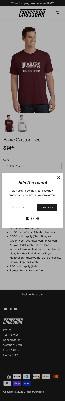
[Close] (58, 177)
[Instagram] (33, 218)
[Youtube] (37, 218)
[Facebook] (27, 218)
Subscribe (46, 207)
